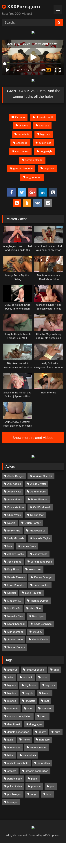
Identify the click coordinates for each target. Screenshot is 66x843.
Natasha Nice (15, 616)
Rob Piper (38, 616)
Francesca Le (37, 530)
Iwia (9, 546)
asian (10, 677)
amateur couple (35, 669)
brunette (30, 700)
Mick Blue (35, 608)
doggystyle (46, 151)
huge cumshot (38, 747)
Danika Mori (37, 514)
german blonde (34, 159)
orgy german (33, 177)
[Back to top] (55, 832)
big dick (11, 693)
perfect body (14, 778)
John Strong (14, 561)
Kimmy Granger (43, 577)
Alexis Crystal (38, 483)
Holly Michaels (15, 538)
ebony (42, 731)
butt (46, 700)
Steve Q (37, 631)
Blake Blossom (39, 499)
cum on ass (22, 151)
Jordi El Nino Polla (41, 561)
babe (44, 677)
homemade (14, 747)
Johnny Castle (15, 553)
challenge (21, 142)
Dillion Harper (33, 522)
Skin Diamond (15, 631)
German (20, 117)
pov (52, 786)
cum (29, 708)
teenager (12, 801)
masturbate (29, 755)
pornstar (36, 786)
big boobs (30, 685)
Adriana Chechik (42, 476)
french (26, 739)
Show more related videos (33, 438)
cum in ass (45, 142)
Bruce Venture (15, 507)
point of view (14, 786)
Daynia (11, 522)
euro (57, 731)
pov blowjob (14, 794)
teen (49, 794)
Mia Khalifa (13, 608)
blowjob (11, 700)
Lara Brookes (41, 585)
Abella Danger (15, 476)
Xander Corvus (16, 647)
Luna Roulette (33, 592)
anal (56, 669)
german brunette (23, 168)
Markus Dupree (40, 600)
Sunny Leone (15, 639)
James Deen (28, 546)
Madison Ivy (14, 600)
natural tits (44, 762)
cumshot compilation (19, 716)
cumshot (47, 708)
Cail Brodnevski (42, 507)
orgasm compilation (36, 770)
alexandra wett (44, 117)
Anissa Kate (14, 491)
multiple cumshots (17, 762)
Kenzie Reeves (16, 577)
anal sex (44, 125)
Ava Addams (14, 499)
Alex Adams (14, 483)
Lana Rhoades (15, 585)
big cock (45, 134)
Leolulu (11, 592)
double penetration (18, 731)
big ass (11, 685)
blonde (46, 693)
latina (10, 755)
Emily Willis (13, 530)
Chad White (14, 514)
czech (44, 716)
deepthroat (13, 724)
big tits (29, 693)
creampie (12, 708)
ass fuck (27, 677)
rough (33, 794)
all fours (23, 125)
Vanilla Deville (40, 639)
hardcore (44, 739)
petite (34, 778)
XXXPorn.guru (23, 6)
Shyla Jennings (43, 623)
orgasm (11, 770)
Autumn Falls (38, 491)
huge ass (49, 168)
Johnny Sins (40, 553)
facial (10, 739)
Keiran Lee (35, 569)
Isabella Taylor (41, 538)
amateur (12, 669)
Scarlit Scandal (16, 623)
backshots (23, 134)
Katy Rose (13, 569)
